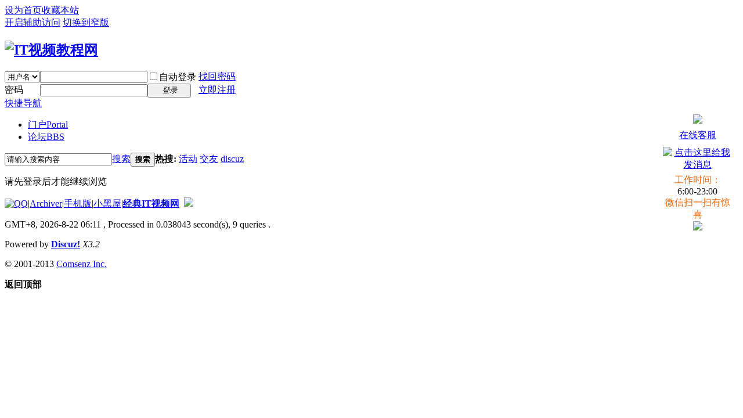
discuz (232, 159)
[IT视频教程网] (51, 49)
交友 (209, 159)
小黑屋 (107, 203)
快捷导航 (23, 103)
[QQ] (16, 203)
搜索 (121, 159)
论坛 (46, 137)
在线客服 (697, 135)
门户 (48, 124)
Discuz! (65, 244)
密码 (14, 90)
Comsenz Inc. (81, 264)
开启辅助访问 (32, 22)
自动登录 (177, 77)
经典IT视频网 (151, 203)
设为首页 (23, 10)
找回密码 (217, 76)
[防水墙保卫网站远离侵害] (188, 203)
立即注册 (217, 90)
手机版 (78, 203)
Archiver (46, 203)
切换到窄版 (86, 22)
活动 (188, 159)
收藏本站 (60, 10)
